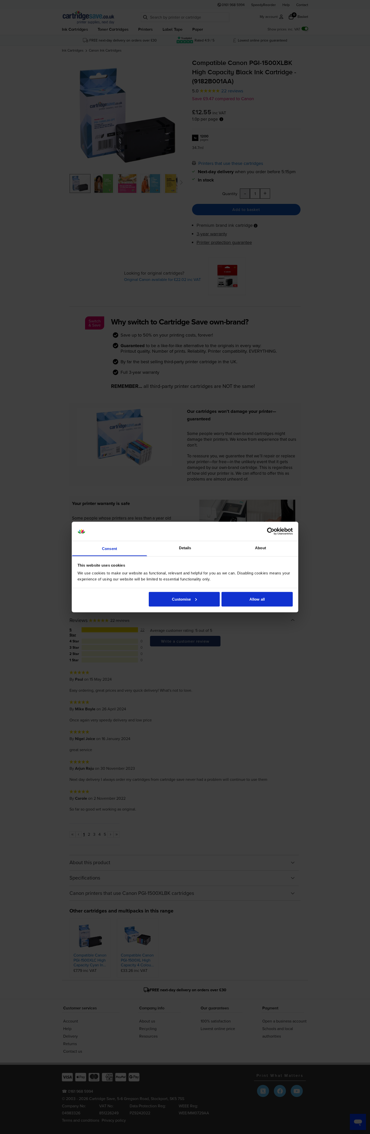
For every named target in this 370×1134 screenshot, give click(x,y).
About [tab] (260, 548)
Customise (181, 599)
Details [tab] (185, 548)
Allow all (257, 599)
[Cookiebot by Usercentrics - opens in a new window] (271, 531)
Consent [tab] (109, 548)
